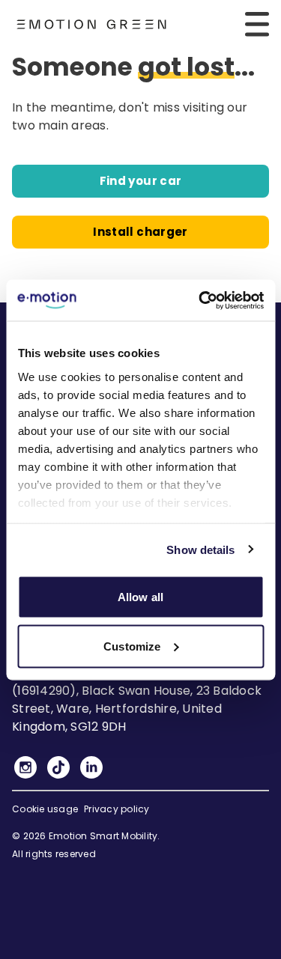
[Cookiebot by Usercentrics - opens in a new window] (200, 300)
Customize (131, 645)
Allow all (140, 597)
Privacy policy (117, 809)
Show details (200, 549)
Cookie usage (45, 809)
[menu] (257, 24)
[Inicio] (91, 24)
